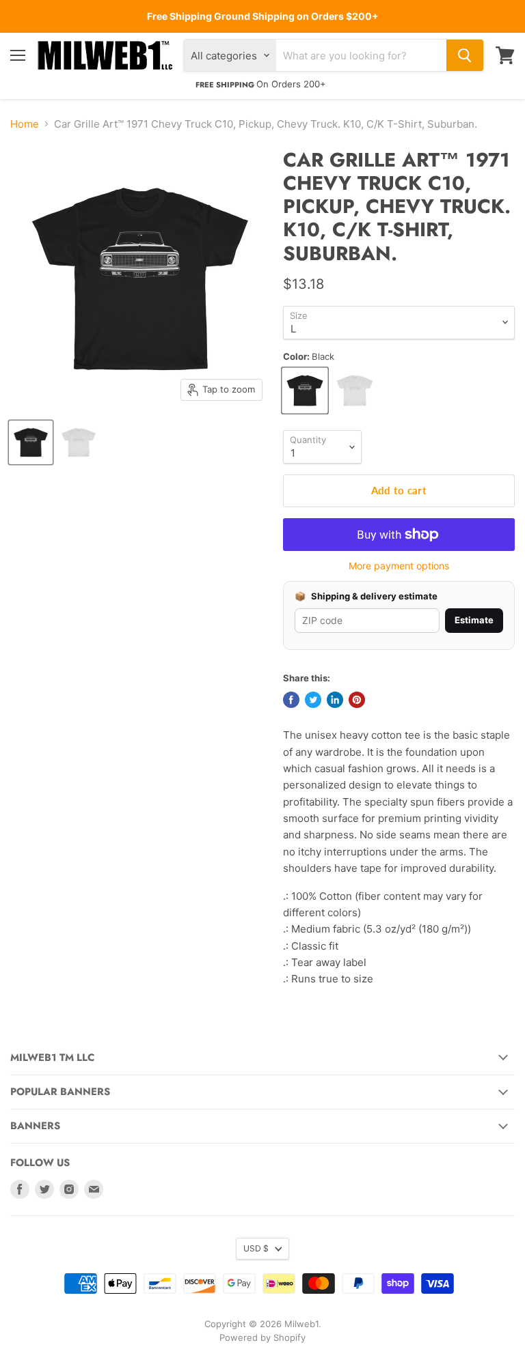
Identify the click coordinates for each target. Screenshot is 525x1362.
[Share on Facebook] (291, 700)
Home (24, 124)
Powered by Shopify (262, 1337)
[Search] (464, 55)
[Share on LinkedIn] (335, 700)
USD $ (256, 1248)
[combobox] (361, 55)
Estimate (474, 619)
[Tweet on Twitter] (313, 700)
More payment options (399, 566)
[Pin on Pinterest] (357, 700)
